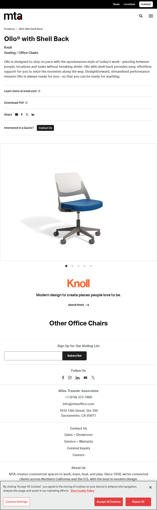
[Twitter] (93, 377)
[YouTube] (85, 377)
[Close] (150, 487)
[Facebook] (63, 378)
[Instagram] (70, 377)
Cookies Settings (17, 501)
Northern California (55, 479)
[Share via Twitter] (27, 114)
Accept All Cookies (109, 501)
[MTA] (13, 16)
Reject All (138, 501)
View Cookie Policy (82, 491)
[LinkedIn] (78, 378)
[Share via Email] (16, 114)
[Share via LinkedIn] (32, 114)
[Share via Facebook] (21, 114)
